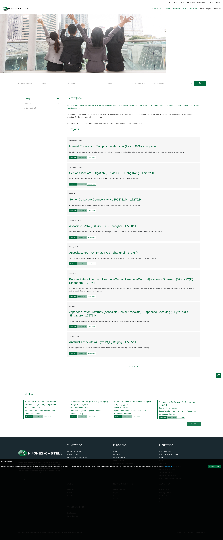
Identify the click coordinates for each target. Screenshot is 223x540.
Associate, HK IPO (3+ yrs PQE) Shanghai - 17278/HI (104, 252)
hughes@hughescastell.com (197, 2)
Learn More (192, 424)
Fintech (161, 457)
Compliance (117, 454)
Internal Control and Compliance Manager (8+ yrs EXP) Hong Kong (113, 146)
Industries (176, 9)
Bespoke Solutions (73, 454)
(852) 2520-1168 (179, 2)
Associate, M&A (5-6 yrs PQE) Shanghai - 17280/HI (103, 226)
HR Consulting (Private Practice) (77, 457)
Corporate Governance (120, 457)
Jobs (184, 9)
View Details (91, 157)
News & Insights (205, 9)
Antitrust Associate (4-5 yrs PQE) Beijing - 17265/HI (103, 342)
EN (218, 2)
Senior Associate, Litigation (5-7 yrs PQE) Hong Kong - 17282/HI (111, 173)
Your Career (193, 9)
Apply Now (73, 157)
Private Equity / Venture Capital (168, 454)
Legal (115, 451)
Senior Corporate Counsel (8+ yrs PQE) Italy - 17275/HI (105, 199)
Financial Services (165, 451)
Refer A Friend (82, 157)
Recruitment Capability (74, 451)
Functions (167, 9)
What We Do (156, 9)
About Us (217, 9)
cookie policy (168, 466)
